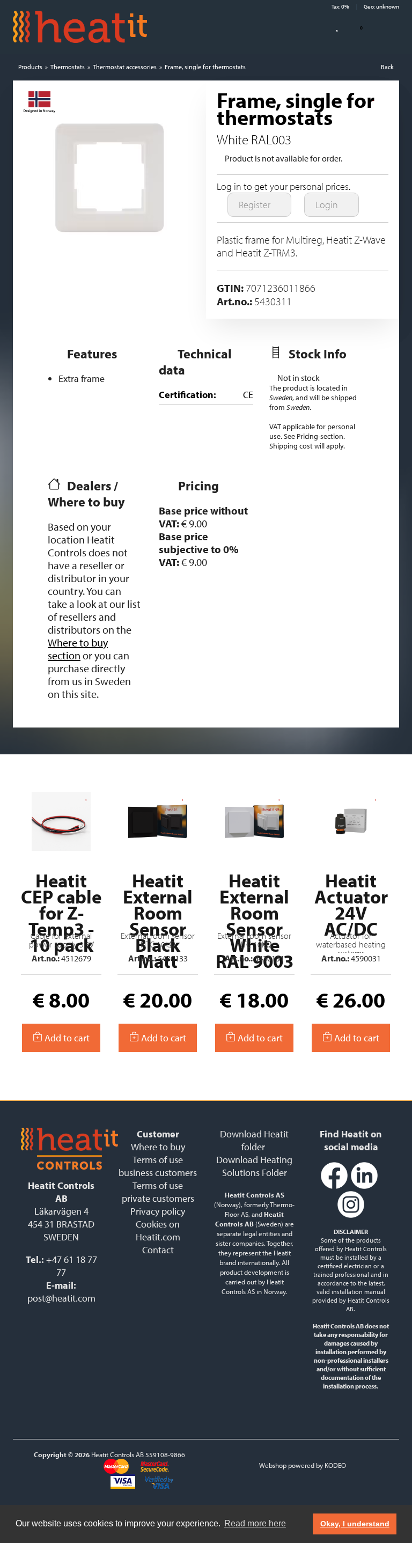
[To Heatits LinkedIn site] (364, 1186)
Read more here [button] (255, 1523)
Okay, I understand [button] (354, 1523)
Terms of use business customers (158, 1166)
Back (387, 67)
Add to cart (66, 1038)
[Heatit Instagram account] (350, 1215)
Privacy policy (157, 1211)
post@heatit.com (61, 1298)
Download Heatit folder (254, 1140)
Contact (158, 1250)
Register (256, 205)
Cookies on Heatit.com (158, 1230)
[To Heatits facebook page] (334, 1186)
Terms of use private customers (158, 1191)
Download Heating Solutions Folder (254, 1166)
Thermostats (67, 67)
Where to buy (158, 1147)
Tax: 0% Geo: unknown (365, 6)
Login (327, 205)
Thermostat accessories (125, 67)
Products (30, 67)
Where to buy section (78, 649)
